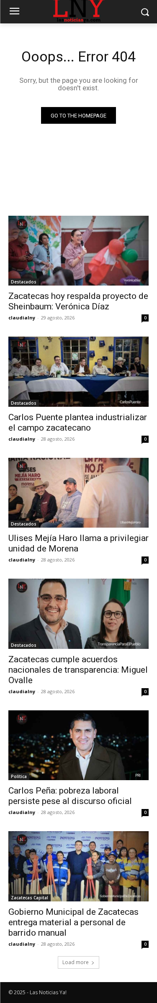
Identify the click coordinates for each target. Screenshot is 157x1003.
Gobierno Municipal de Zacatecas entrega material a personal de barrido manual (73, 922)
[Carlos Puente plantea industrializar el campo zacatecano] (78, 372)
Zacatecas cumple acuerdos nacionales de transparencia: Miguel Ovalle (78, 669)
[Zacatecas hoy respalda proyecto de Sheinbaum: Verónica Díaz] (78, 251)
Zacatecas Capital (29, 898)
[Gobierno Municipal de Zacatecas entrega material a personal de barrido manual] (78, 866)
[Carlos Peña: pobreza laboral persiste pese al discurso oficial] (78, 745)
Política (19, 776)
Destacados (23, 282)
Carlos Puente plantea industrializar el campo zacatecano (77, 422)
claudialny (21, 317)
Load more (75, 962)
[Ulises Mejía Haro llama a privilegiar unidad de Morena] (78, 493)
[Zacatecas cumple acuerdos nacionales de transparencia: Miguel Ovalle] (78, 614)
